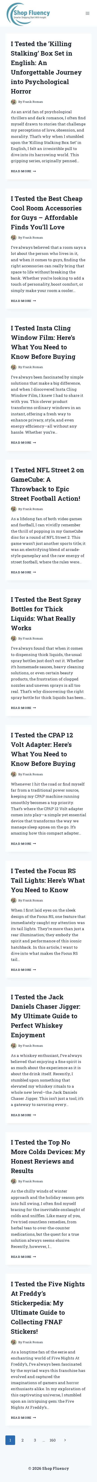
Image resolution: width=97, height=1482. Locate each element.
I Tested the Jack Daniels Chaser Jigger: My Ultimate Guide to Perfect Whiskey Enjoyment (45, 1016)
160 (53, 1440)
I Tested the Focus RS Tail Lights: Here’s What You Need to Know (48, 880)
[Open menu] (87, 13)
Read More (23, 171)
